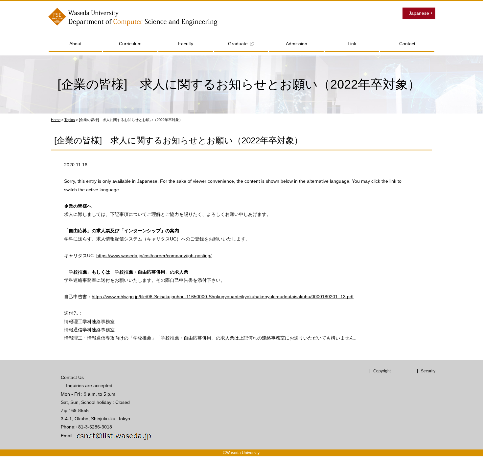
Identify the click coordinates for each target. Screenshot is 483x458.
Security (428, 371)
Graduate (238, 43)
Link (352, 43)
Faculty (185, 43)
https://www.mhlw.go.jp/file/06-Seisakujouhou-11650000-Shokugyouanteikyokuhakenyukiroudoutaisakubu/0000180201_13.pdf (223, 296)
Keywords (168, 64)
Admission (296, 43)
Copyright (382, 371)
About (75, 43)
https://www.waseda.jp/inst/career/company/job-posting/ (154, 255)
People (165, 56)
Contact (407, 43)
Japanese (419, 13)
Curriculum (130, 43)
